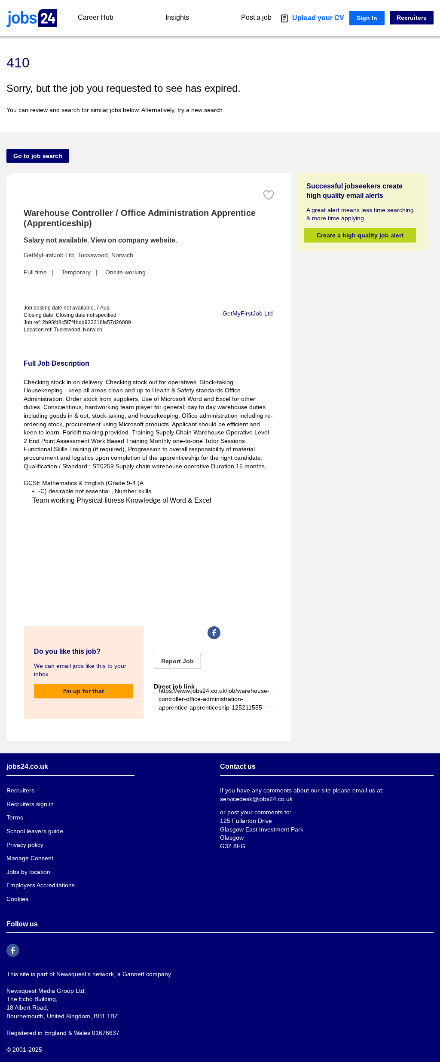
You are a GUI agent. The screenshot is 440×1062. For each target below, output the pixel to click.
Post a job (266, 17)
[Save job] (268, 195)
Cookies (17, 898)
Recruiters (412, 17)
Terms (14, 817)
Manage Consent (28, 858)
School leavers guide (33, 831)
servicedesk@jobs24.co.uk (255, 798)
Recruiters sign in (29, 803)
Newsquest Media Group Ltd (43, 990)
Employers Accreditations (40, 885)
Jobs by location (28, 871)
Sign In (369, 17)
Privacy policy (24, 844)
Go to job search (35, 155)
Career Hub (95, 17)
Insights (182, 17)
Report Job (172, 660)
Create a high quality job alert (360, 235)
